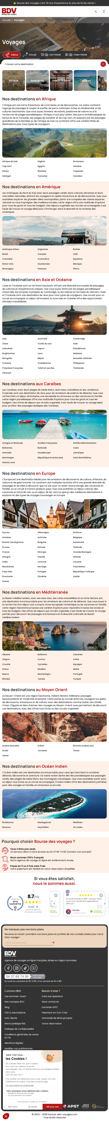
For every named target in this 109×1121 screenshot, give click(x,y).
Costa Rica (43, 258)
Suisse (5, 581)
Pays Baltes (79, 566)
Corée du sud (44, 343)
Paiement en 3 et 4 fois (54, 1012)
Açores (6, 532)
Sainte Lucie (8, 462)
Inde (75, 343)
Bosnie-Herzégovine (12, 542)
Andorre (77, 532)
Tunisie (41, 678)
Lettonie (42, 561)
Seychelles (43, 827)
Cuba (76, 447)
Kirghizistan (8, 353)
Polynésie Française (12, 368)
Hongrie (6, 556)
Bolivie (76, 249)
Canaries (78, 654)
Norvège (42, 566)
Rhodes (6, 678)
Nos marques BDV (14, 1001)
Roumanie (7, 576)
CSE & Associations (15, 1012)
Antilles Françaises (47, 443)
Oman (76, 750)
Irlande (41, 556)
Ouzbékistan (44, 363)
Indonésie (7, 348)
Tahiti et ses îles (46, 368)
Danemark (78, 542)
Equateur (78, 258)
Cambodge (79, 338)
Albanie (6, 654)
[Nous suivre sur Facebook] (8, 968)
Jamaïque (78, 452)
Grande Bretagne (82, 552)
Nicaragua (7, 268)
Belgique (77, 537)
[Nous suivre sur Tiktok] (25, 968)
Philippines (78, 363)
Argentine (43, 249)
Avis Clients (11, 1018)
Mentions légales (14, 1043)
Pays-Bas (7, 571)
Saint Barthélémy (82, 457)
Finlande (77, 547)
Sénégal (6, 176)
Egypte (41, 166)
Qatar (5, 755)
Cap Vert (7, 166)
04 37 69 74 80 (17, 976)
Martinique (8, 457)
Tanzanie (42, 176)
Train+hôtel (80, 54)
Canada (42, 254)
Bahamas (7, 447)
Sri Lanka (77, 827)
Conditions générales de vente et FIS (22, 1036)
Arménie (6, 537)
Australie (42, 338)
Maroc (5, 674)
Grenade (6, 452)
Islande (77, 556)
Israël (5, 750)
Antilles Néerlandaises (84, 443)
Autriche (42, 537)
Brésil (5, 254)
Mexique (77, 263)
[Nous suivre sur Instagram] (16, 968)
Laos (40, 353)
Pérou (76, 268)
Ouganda (78, 171)
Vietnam (6, 372)
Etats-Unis (7, 263)
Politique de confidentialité (19, 1029)
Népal (41, 358)
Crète (76, 659)
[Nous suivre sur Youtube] (33, 968)
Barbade (42, 447)
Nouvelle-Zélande (82, 358)
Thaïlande (78, 368)
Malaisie (77, 353)
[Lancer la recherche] (103, 64)
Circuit (32, 54)
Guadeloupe (44, 452)
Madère (42, 669)
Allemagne (43, 532)
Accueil (6, 20)
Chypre (6, 659)
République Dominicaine (50, 457)
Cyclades (42, 664)
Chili (75, 254)
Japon (41, 348)
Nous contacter (50, 1001)
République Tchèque (83, 571)
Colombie (7, 258)
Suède (76, 576)
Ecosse (6, 547)
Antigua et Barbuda (12, 443)
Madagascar (44, 822)
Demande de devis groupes (57, 1018)
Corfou (41, 659)
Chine (5, 343)
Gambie (77, 166)
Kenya (5, 171)
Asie (4, 338)
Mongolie (7, 358)
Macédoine (8, 566)
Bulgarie (42, 542)
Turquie (77, 678)
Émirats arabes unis (83, 745)
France (6, 552)
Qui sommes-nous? (15, 996)
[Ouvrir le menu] (103, 11)
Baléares (42, 654)
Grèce (5, 669)
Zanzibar (77, 176)
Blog (7, 1007)
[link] (95, 11)
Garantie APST (50, 1007)
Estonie (41, 547)
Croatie (6, 664)
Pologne (42, 571)
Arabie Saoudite (10, 745)
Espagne (77, 664)
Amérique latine (10, 249)
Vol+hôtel (55, 54)
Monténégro (44, 674)
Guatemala (44, 263)
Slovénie (42, 576)
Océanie (6, 363)
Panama (42, 268)
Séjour (14, 54)
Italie (5, 561)
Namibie (42, 171)
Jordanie (42, 750)
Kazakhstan (79, 348)
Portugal (77, 674)
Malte (76, 669)
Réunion (6, 827)
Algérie (41, 161)
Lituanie (77, 561)
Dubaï (41, 745)
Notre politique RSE (15, 1023)
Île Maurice (8, 822)
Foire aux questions (52, 996)
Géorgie (42, 552)
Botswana (78, 161)
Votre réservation (52, 1023)
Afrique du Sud (9, 161)
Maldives (77, 822)
